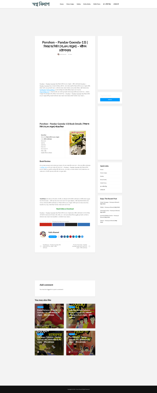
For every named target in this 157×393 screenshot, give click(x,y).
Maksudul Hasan (43, 324)
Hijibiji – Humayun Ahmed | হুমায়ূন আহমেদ (110, 207)
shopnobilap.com (44, 92)
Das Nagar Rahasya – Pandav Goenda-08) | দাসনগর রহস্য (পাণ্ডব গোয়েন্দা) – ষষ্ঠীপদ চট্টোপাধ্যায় (49, 339)
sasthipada (40, 307)
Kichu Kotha (86, 4)
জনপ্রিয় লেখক (44, 167)
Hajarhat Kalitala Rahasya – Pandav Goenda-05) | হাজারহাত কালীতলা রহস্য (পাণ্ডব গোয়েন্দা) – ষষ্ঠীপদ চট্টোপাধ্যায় (80, 314)
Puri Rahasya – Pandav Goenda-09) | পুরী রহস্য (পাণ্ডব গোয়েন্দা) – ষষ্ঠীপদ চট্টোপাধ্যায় (79, 339)
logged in (49, 289)
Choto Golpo (70, 4)
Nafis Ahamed (63, 54)
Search (110, 99)
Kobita (79, 4)
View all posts (53, 236)
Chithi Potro (96, 4)
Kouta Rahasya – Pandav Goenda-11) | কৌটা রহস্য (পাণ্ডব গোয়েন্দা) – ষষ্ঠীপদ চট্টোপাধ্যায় (48, 312)
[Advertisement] (78, 22)
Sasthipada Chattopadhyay (47, 90)
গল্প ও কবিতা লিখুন (107, 4)
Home (62, 4)
